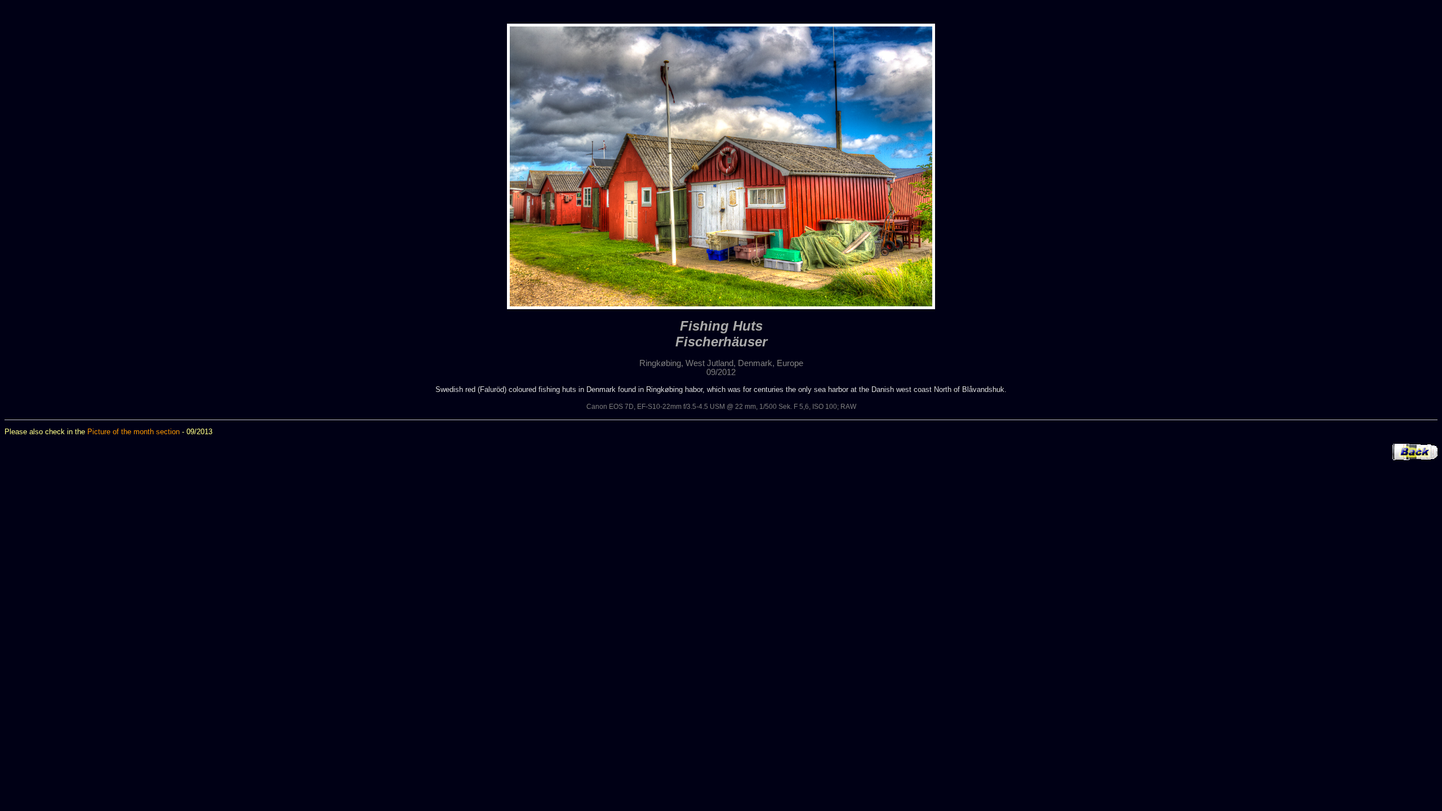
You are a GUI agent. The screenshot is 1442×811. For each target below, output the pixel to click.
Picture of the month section (133, 431)
